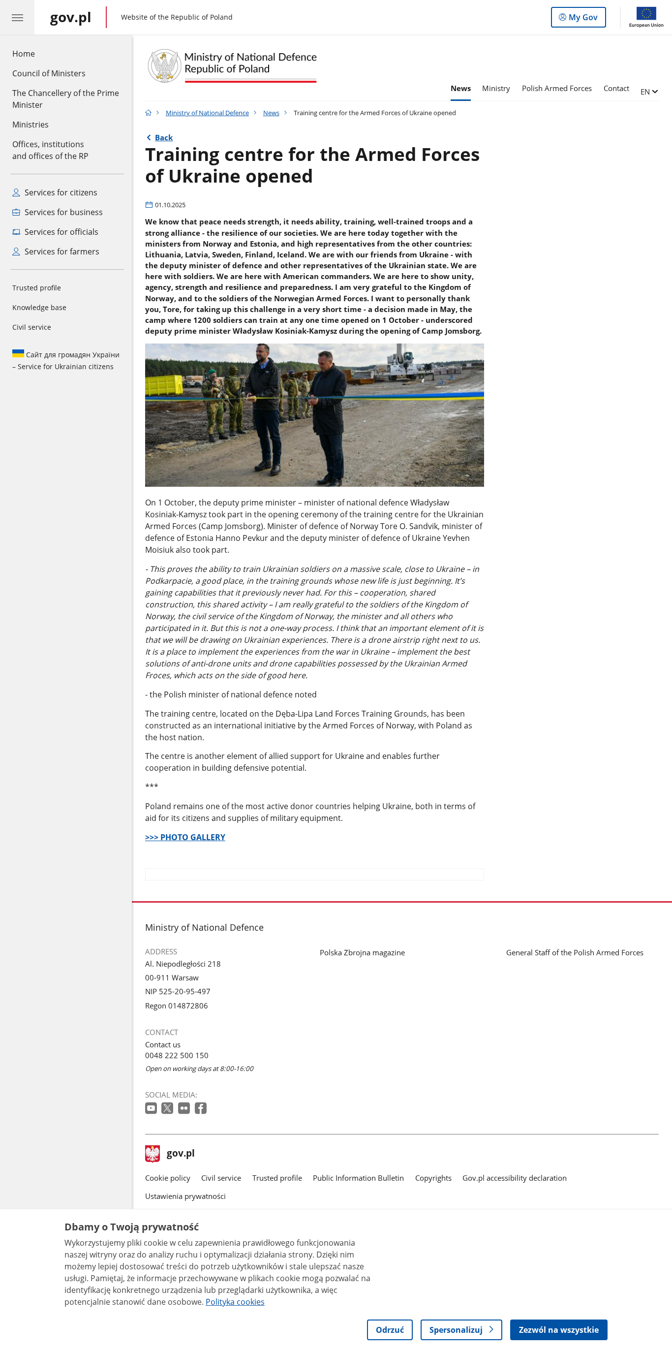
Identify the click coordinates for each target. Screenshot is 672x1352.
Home (23, 53)
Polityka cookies (235, 1301)
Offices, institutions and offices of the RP (50, 150)
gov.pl (180, 1154)
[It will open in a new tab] (152, 1108)
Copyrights (433, 1178)
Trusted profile (36, 287)
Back (164, 137)
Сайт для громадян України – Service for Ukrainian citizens (66, 360)
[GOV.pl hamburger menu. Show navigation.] (17, 17)
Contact (616, 88)
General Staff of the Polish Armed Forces (574, 952)
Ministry (496, 88)
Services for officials (60, 231)
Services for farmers (61, 251)
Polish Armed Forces (557, 88)
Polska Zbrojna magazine (362, 952)
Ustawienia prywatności (185, 1196)
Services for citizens (60, 192)
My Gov (583, 19)
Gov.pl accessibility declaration (514, 1178)
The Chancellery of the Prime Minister (65, 99)
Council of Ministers (49, 73)
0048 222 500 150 (177, 1055)
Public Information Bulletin (358, 1178)
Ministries (30, 124)
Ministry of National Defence (207, 112)
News (461, 88)
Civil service (31, 327)
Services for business (63, 212)
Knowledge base (39, 307)
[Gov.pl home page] (148, 112)
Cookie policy (167, 1178)
